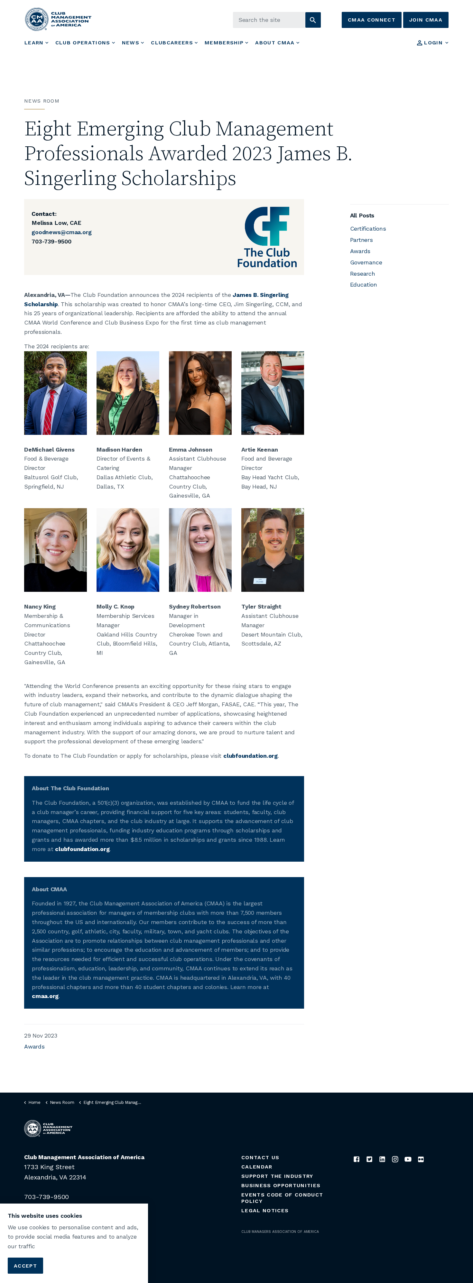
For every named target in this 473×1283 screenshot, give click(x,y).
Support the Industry (277, 1176)
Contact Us (260, 1157)
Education (363, 284)
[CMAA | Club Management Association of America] (58, 19)
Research (362, 273)
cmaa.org (45, 996)
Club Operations (82, 43)
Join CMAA (425, 20)
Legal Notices (265, 1210)
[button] (313, 20)
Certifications (368, 228)
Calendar (257, 1167)
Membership (224, 43)
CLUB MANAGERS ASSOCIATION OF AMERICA (280, 1232)
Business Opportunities (280, 1185)
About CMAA (274, 43)
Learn (34, 43)
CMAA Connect (371, 20)
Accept (25, 1265)
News (130, 43)
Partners (361, 239)
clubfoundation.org (250, 755)
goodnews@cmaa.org (62, 232)
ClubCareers (172, 43)
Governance (366, 262)
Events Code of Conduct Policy (282, 1198)
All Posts (362, 215)
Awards (34, 1046)
